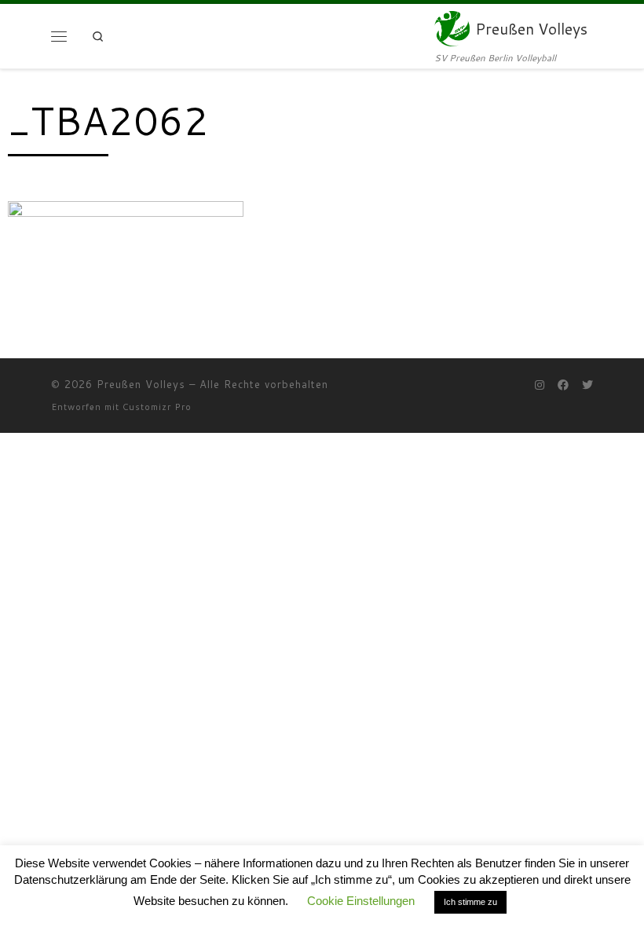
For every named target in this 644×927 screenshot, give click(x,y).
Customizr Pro (157, 407)
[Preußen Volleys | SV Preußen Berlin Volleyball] (452, 27)
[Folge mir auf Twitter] (587, 385)
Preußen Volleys (141, 384)
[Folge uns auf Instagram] (539, 385)
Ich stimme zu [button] (470, 902)
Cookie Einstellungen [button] (361, 900)
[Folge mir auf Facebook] (563, 385)
